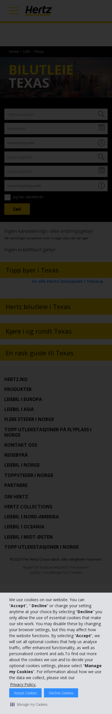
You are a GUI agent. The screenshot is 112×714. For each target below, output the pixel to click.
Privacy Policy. (23, 684)
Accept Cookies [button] (25, 693)
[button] (29, 704)
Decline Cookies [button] (61, 693)
